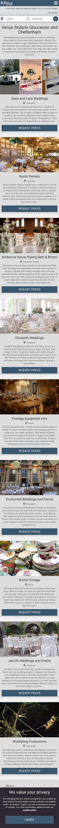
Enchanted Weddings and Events (29, 499)
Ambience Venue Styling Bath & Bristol (29, 257)
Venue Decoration (23, 9)
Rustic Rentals (29, 176)
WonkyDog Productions (30, 741)
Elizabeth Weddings (29, 338)
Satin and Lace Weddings (29, 99)
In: (28, 19)
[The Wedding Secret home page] (7, 3)
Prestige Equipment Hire (29, 419)
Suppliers (10, 9)
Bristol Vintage (29, 580)
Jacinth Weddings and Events (29, 661)
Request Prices (29, 128)
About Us (10, 786)
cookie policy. (29, 810)
